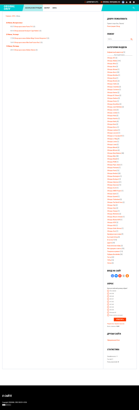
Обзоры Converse (113, 90)
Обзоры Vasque (112, 211)
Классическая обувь (114, 246)
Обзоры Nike (111, 156)
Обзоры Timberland (113, 199)
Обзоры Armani (112, 69)
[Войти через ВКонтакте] (116, 275)
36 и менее (113, 291)
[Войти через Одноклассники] (127, 275)
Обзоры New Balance (114, 153)
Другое (109, 243)
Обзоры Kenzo (112, 127)
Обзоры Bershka (112, 75)
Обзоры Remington (113, 176)
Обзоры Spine (111, 194)
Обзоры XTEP (111, 222)
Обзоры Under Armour (114, 228)
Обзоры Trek (111, 205)
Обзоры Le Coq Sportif (114, 136)
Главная (8, 16)
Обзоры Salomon (113, 182)
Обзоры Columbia (113, 87)
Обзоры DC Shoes (113, 95)
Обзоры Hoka (111, 116)
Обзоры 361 (111, 58)
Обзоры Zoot (111, 231)
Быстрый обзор (112, 237)
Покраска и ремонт (113, 251)
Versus (109, 263)
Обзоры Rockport (113, 179)
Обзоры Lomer (112, 142)
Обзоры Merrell (112, 147)
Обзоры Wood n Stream (115, 217)
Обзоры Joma (112, 110)
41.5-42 (112, 301)
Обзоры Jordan (112, 113)
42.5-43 (112, 304)
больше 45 (113, 312)
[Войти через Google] (123, 275)
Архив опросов (119, 324)
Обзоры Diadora (112, 98)
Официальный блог (113, 340)
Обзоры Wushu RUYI (113, 220)
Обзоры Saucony (112, 185)
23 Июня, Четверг (12, 34)
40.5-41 (112, 299)
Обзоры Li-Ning (112, 139)
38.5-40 (112, 296)
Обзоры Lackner (112, 130)
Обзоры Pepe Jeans (113, 165)
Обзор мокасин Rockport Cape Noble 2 (26, 31)
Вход (118, 26)
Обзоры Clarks (112, 84)
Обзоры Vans (111, 208)
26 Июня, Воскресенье (14, 23)
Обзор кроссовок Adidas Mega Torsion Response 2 (30, 38)
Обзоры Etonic (112, 101)
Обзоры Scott (112, 188)
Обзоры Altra (111, 64)
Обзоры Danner (112, 92)
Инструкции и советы (114, 248)
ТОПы (109, 260)
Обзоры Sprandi (112, 196)
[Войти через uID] (112, 275)
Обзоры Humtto (112, 118)
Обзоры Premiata (113, 168)
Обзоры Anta (111, 66)
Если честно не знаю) (116, 315)
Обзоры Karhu (112, 121)
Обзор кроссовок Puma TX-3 (23, 27)
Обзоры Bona (111, 78)
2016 (13, 16)
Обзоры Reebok (112, 173)
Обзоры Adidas (112, 61)
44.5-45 (112, 310)
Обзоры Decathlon (113, 104)
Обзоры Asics (112, 72)
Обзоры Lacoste (112, 133)
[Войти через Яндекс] (120, 275)
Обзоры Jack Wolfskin (114, 107)
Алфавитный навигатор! (115, 52)
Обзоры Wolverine (113, 214)
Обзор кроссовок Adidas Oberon (24, 50)
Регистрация (111, 26)
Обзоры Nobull (112, 159)
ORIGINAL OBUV (9, 7)
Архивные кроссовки (114, 234)
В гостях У (110, 240)
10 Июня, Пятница (12, 46)
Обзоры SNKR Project (114, 191)
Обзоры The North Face (114, 202)
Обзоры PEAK (111, 162)
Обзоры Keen (111, 124)
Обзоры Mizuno (112, 150)
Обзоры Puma (112, 170)
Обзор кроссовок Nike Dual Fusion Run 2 (27, 42)
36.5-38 (112, 293)
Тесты (109, 257)
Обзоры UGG (111, 225)
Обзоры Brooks (112, 81)
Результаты (110, 324)
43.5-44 (112, 307)
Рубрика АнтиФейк (113, 254)
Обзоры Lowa (112, 144)
